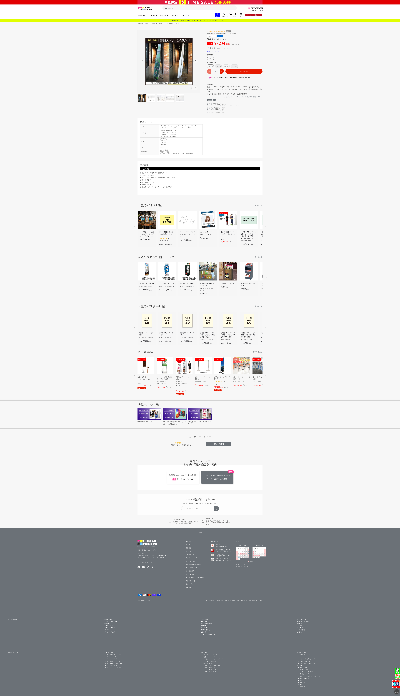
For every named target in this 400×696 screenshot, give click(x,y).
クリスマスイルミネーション (115, 659)
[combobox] (200, 8)
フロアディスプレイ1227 (166, 284)
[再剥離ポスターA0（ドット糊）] (147, 321)
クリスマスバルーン (113, 665)
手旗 (301, 684)
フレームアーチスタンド (210, 661)
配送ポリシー (241, 600)
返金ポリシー (210, 600)
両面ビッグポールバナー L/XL (183, 378)
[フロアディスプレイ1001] (187, 271)
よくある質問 (190, 571)
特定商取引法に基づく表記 (254, 600)
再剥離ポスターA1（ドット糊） (167, 334)
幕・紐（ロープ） (305, 674)
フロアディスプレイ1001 (187, 284)
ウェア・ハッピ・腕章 (306, 672)
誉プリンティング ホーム (144, 23)
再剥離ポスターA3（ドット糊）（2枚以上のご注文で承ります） (208, 335)
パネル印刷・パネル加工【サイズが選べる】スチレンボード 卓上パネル (146, 234)
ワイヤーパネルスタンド (187, 232)
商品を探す (142, 15)
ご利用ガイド (190, 555)
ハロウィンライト (305, 655)
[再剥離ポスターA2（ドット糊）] (187, 321)
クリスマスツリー (112, 657)
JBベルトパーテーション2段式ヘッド (241, 378)
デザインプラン (191, 561)
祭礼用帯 (302, 687)
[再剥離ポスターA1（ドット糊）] (167, 321)
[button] (241, 15)
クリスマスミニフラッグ (114, 667)
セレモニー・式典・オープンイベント (311, 676)
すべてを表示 (257, 352)
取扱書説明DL (211, 36)
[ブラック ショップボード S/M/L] (222, 365)
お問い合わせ (190, 574)
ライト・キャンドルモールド (211, 672)
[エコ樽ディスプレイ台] (228, 271)
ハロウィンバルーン (305, 657)
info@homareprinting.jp (145, 562)
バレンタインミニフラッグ (307, 663)
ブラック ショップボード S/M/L (222, 378)
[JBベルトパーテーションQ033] (260, 365)
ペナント (302, 682)
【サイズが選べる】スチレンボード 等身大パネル (228, 234)
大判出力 (155, 23)
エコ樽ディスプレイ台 (227, 284)
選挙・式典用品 (304, 678)
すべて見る (259, 205)
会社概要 (188, 548)
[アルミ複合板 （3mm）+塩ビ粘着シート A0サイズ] (167, 220)
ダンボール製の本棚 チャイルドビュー (207, 285)
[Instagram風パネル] (208, 220)
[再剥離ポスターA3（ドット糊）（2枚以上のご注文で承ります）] (208, 321)
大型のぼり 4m (142, 377)
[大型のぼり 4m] (146, 365)
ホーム (208, 103)
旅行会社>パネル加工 (215, 110)
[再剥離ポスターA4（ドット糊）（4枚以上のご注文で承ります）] (228, 321)
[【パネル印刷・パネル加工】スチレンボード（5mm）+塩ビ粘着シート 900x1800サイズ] (249, 220)
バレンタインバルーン (306, 661)
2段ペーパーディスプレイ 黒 (248, 285)
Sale (211, 103)
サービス (184, 15)
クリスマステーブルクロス (114, 663)
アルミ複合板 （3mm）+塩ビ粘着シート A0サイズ (166, 234)
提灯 (301, 680)
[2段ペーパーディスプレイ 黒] (249, 271)
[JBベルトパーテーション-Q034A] (203, 365)
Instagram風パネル (206, 232)
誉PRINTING (146, 600)
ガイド (173, 15)
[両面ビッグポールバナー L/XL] (184, 365)
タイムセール (213, 104)
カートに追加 (243, 71)
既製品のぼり (304, 667)
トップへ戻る (199, 532)
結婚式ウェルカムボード (210, 657)
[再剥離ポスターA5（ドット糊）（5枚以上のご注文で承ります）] (249, 321)
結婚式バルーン (207, 663)
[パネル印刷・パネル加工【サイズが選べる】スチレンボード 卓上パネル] (147, 220)
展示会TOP (164, 15)
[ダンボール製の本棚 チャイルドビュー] (208, 271)
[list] (169, 61)
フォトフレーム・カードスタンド (213, 659)
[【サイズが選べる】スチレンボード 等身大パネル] (228, 220)
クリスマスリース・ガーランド (116, 661)
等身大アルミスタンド (173, 23)
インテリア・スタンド (209, 670)
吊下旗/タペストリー (306, 670)
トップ (188, 545)
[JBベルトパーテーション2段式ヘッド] (241, 365)
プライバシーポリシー (222, 600)
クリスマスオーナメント (114, 655)
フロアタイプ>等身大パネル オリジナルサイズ (220, 105)
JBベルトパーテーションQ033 (260, 378)
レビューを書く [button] (218, 444)
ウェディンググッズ (209, 667)
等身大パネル (162, 23)
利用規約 (232, 600)
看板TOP (154, 15)
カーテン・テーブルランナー (211, 655)
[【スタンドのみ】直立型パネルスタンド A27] (165, 365)
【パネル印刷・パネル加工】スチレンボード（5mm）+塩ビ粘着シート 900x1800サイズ (248, 235)
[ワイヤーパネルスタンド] (187, 220)
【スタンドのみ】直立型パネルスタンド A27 (165, 378)
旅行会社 (212, 109)
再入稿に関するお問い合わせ (195, 578)
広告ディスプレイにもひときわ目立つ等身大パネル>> (243, 97)
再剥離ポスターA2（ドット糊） (187, 334)
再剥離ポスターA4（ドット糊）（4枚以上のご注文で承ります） (228, 335)
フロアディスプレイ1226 (146, 284)
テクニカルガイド (191, 558)
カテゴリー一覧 (191, 581)
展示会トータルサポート (193, 564)
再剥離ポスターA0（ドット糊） (146, 334)
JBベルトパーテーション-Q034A (203, 378)
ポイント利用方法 (191, 568)
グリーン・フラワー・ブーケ (211, 665)
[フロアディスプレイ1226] (147, 271)
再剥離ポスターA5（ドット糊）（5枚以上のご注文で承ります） (248, 335)
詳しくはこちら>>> (221, 21)
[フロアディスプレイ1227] (167, 271)
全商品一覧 (213, 107)
